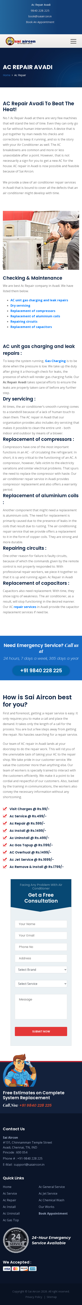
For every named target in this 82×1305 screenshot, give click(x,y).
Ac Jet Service (48, 1193)
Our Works (46, 1207)
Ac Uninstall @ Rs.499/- (29, 838)
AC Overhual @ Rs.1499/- (30, 852)
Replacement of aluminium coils (35, 316)
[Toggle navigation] (73, 41)
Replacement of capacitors (31, 327)
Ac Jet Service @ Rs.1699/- (32, 859)
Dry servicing (20, 305)
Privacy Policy (33, 1297)
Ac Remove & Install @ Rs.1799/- (37, 867)
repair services (25, 607)
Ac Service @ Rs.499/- (28, 816)
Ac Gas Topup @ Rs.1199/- (31, 845)
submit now (41, 1031)
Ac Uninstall (11, 1213)
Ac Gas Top (11, 1220)
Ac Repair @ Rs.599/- (27, 823)
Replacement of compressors (32, 311)
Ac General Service (52, 1187)
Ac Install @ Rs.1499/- (28, 830)
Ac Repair (9, 1200)
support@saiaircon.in (29, 1164)
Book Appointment (53, 1213)
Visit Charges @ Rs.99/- (29, 809)
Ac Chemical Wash (51, 1200)
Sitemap (52, 1297)
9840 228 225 (40, 10)
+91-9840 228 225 (30, 1158)
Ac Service (10, 1193)
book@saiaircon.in (40, 16)
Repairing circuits (23, 321)
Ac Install (9, 1207)
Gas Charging (56, 361)
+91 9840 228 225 (35, 1105)
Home (6, 75)
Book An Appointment (40, 22)
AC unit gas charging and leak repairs (39, 300)
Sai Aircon (34, 1291)
